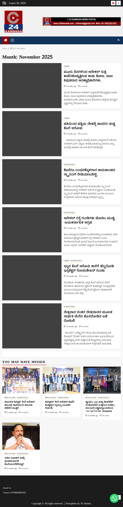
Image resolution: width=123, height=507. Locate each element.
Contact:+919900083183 (14, 493)
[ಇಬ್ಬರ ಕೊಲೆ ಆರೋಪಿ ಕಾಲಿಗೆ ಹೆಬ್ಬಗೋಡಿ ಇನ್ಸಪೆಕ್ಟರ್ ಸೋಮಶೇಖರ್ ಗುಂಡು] (32, 277)
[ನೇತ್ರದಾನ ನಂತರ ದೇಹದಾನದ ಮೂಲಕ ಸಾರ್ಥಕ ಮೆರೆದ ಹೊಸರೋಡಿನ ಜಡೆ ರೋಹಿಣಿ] (32, 325)
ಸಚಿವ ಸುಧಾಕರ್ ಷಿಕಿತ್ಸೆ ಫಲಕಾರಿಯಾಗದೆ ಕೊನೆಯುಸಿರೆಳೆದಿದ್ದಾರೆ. (14, 461)
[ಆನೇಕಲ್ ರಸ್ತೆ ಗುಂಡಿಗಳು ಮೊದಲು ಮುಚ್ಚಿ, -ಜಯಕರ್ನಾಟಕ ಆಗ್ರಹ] (32, 229)
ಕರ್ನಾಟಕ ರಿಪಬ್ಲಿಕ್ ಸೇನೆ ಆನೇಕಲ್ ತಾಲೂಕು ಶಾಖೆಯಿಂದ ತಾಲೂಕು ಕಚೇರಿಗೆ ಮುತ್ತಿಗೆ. (19, 405)
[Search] (118, 40)
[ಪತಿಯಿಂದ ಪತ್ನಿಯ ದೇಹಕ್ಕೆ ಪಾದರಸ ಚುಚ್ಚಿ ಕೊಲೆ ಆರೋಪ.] (32, 133)
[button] (114, 498)
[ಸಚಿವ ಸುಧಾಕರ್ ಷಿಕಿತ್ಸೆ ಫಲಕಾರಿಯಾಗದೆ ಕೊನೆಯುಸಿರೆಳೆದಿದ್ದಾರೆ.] (21, 436)
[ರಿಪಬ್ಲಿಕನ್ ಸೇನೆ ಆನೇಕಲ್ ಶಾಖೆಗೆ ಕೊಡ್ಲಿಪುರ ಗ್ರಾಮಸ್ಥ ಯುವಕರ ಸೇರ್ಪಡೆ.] (61, 380)
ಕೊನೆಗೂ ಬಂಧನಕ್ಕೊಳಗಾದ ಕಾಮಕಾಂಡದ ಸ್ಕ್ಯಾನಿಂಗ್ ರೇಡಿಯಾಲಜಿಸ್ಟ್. (89, 172)
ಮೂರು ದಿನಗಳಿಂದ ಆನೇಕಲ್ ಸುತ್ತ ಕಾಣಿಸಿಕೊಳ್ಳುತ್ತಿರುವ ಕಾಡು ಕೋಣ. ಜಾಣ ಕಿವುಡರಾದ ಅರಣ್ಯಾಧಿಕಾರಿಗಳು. (88, 76)
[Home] (5, 40)
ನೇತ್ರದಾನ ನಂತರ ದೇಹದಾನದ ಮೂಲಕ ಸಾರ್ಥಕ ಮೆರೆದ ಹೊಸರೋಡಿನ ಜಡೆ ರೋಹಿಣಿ (88, 316)
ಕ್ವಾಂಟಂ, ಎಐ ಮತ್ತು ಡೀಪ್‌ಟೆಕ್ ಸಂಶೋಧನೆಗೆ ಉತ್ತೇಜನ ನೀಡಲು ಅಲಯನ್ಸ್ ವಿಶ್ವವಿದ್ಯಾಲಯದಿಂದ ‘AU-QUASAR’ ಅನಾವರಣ (100, 407)
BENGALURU (10, 398)
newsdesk (83, 86)
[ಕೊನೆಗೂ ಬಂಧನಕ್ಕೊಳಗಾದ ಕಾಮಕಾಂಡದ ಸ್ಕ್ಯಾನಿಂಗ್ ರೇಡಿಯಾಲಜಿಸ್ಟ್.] (32, 181)
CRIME (66, 66)
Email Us (7, 488)
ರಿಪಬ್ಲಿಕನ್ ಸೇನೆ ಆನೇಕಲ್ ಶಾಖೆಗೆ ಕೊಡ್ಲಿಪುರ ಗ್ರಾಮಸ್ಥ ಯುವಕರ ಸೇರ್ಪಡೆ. (59, 405)
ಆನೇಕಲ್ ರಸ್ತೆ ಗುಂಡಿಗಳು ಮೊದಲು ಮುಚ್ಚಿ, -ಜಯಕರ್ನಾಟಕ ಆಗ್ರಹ (89, 220)
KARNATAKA (69, 165)
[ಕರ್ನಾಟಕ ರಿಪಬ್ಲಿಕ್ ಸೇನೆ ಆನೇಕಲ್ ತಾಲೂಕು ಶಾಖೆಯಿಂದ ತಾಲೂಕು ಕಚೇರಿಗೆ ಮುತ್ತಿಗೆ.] (21, 380)
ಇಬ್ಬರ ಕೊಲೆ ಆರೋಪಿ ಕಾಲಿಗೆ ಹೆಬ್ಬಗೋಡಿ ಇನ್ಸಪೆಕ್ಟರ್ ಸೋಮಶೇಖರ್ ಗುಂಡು (89, 268)
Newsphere (71, 503)
